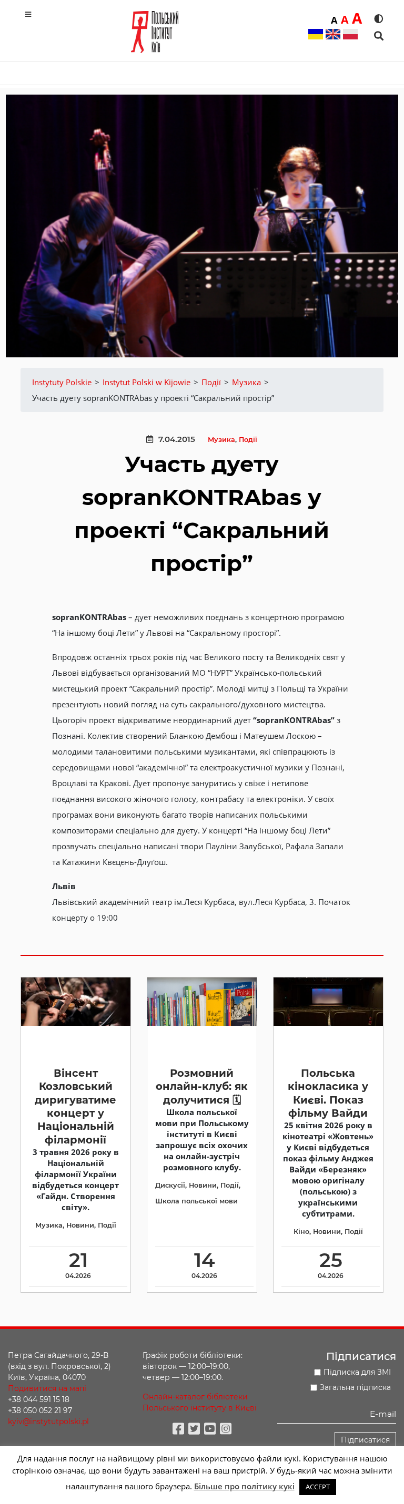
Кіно (301, 1231)
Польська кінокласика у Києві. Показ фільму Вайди (328, 1093)
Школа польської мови (196, 1201)
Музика (221, 440)
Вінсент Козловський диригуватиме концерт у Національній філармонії (75, 1106)
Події (248, 440)
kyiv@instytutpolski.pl (48, 1421)
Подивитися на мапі (47, 1388)
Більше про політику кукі (244, 1486)
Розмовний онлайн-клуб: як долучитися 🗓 (202, 1086)
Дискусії (170, 1185)
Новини (80, 1225)
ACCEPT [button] (318, 1486)
